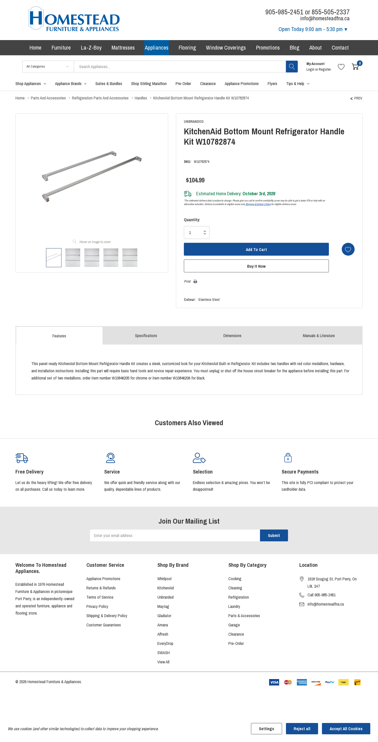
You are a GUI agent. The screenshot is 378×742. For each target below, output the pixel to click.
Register (325, 69)
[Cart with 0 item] (355, 66)
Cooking (234, 578)
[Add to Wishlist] (348, 249)
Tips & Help (295, 83)
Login (311, 69)
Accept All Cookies (346, 728)
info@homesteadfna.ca (326, 604)
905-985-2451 (284, 12)
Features (59, 336)
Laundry (234, 606)
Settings (266, 728)
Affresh (162, 634)
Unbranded (165, 597)
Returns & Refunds (101, 588)
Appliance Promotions (103, 578)
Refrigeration (238, 597)
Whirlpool (164, 578)
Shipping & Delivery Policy (258, 204)
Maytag (163, 606)
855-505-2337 (331, 12)
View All (163, 662)
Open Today (310, 29)
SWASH (163, 652)
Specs (146, 335)
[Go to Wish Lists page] (341, 66)
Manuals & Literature (319, 335)
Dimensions (232, 335)
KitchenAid (165, 588)
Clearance (236, 634)
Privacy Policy (97, 606)
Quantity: (192, 219)
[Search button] (292, 66)
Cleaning (235, 588)
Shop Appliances (28, 83)
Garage (234, 625)
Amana (162, 625)
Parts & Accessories (244, 615)
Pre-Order (236, 643)
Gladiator (164, 615)
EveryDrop (165, 643)
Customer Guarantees (103, 625)
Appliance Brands (68, 83)
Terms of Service (99, 597)
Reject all (302, 728)
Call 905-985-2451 (322, 595)
